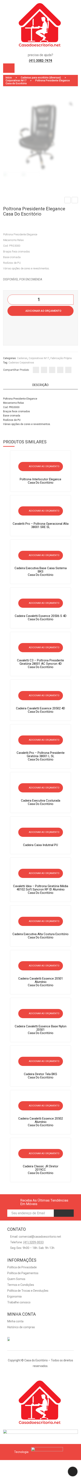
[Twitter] (44, 370)
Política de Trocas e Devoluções (27, 1290)
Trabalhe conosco (19, 1302)
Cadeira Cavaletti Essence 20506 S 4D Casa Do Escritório (40, 617)
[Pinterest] (52, 370)
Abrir (9, 68)
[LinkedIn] (68, 370)
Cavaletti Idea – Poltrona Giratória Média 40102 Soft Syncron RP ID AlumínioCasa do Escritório (40, 889)
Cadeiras (22, 358)
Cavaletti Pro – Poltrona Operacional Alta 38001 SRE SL (41, 525)
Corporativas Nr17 (16, 80)
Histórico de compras (21, 1327)
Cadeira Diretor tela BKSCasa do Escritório (40, 1075)
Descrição (40, 385)
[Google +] (60, 370)
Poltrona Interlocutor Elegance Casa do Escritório (40, 481)
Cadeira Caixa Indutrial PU (40, 845)
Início (9, 77)
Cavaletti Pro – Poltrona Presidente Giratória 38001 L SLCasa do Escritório (41, 756)
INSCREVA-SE (64, 1213)
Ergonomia (14, 1296)
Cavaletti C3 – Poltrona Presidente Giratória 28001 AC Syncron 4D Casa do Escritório (40, 664)
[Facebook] (36, 370)
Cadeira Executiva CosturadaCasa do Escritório (68, 200)
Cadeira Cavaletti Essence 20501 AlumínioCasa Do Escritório (40, 982)
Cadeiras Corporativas (21, 362)
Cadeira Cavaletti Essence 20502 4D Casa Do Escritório (40, 710)
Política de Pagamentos (22, 1273)
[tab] (40, 385)
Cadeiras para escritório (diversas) (41, 77)
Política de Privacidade (22, 1267)
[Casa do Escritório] (40, 27)
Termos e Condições (20, 1284)
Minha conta (15, 1321)
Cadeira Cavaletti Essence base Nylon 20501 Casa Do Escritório (40, 1030)
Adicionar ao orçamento (43, 310)
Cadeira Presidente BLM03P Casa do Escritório (75, 200)
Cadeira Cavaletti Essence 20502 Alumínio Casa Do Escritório (40, 1122)
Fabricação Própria (61, 358)
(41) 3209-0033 (33, 1242)
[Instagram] (44, 1372)
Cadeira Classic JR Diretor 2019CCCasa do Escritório (40, 1170)
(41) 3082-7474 (40, 61)
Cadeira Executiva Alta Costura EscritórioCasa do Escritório (40, 935)
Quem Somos (16, 1279)
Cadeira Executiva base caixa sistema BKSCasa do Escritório (41, 571)
